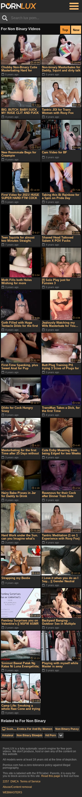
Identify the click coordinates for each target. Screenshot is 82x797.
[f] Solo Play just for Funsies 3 (56, 281)
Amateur (7, 735)
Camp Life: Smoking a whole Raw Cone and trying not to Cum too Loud (20, 707)
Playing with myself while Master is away (60, 664)
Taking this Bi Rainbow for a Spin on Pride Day (60, 196)
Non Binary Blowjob (29, 735)
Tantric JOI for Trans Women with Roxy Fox (58, 111)
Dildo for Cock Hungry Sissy (17, 409)
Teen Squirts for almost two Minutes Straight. (17, 239)
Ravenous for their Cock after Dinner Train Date (59, 494)
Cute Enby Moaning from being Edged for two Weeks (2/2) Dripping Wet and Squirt (61, 451)
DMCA (14, 781)
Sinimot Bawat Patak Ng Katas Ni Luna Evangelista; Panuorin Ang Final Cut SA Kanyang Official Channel (20, 664)
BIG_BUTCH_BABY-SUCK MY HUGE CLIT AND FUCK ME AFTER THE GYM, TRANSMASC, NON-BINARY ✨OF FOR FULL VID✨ (20, 111)
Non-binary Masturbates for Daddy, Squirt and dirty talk (61, 69)
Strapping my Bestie (15, 578)
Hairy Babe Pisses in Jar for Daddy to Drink (18, 494)
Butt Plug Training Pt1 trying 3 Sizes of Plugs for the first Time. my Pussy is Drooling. (61, 366)
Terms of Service (30, 781)
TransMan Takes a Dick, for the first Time (61, 409)
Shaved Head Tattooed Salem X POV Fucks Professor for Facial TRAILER (57, 239)
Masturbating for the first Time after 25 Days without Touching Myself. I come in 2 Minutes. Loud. (20, 451)
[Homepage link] (18, 6)
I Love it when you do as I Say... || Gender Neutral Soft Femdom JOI (60, 579)
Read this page (50, 776)
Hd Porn (50, 735)
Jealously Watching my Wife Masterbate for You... (60, 324)
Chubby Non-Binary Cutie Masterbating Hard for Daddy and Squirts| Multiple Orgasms (19, 69)
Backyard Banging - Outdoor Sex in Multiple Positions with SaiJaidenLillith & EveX (59, 622)
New (76, 30)
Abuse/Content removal (17, 787)
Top (65, 30)
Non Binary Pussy (67, 729)
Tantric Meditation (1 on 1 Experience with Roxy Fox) (60, 537)
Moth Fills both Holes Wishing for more (16, 281)
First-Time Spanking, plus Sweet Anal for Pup (19, 366)
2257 (6, 781)
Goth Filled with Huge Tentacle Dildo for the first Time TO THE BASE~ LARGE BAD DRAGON (19, 324)
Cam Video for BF (54, 152)
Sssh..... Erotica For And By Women (29, 729)
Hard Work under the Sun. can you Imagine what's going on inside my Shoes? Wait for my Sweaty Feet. (20, 537)
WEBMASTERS (12, 792)
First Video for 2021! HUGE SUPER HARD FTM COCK (20, 196)
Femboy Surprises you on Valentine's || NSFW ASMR (19, 622)
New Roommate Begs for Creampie (18, 154)
